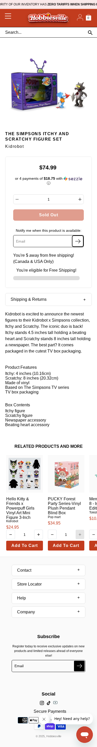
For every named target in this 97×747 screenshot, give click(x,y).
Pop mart (54, 517)
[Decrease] (17, 199)
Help (21, 598)
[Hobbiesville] (48, 18)
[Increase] (80, 199)
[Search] (90, 32)
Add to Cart (24, 545)
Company (26, 612)
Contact (24, 570)
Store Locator (29, 584)
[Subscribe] (78, 241)
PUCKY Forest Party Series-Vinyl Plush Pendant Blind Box (64, 506)
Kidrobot (12, 521)
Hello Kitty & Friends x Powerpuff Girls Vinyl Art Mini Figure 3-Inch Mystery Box (20, 510)
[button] (48, 181)
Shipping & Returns (29, 299)
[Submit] (79, 666)
